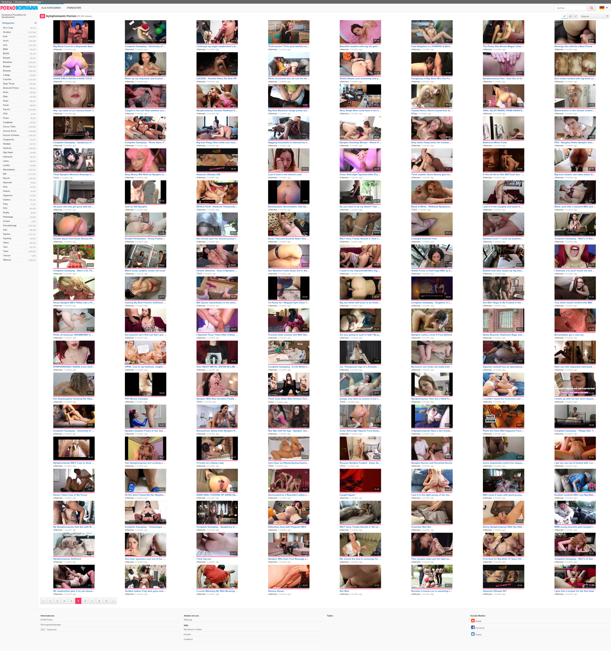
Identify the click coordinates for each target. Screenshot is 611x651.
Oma (19, 187)
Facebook (480, 628)
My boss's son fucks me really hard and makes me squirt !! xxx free (432, 366)
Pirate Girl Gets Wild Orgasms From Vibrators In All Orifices (503, 430)
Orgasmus (19, 195)
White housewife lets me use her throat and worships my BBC (288, 78)
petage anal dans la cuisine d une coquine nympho (360, 398)
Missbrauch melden (193, 629)
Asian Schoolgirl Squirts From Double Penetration (360, 430)
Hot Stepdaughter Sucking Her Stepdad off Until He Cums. (74, 398)
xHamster (57, 49)
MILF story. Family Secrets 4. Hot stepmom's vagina (360, 527)
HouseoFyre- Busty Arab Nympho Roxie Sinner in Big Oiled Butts (217, 430)
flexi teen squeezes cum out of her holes (145, 559)
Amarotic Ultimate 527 (495, 591)
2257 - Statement (48, 629)
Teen (19, 247)
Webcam (19, 260)
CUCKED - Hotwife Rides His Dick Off (217, 78)
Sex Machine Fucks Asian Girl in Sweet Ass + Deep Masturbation (288, 270)
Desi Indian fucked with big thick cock (575, 78)
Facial (19, 105)
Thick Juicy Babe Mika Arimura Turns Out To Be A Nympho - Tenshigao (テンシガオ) (288, 398)
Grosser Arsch (19, 131)
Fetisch (19, 109)
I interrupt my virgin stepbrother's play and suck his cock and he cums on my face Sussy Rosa (217, 46)
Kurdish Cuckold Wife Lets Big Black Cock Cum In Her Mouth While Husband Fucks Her (575, 495)
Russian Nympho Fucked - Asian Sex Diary (360, 463)
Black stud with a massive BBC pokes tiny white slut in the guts (575, 206)
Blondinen (19, 62)
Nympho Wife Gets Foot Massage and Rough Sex (288, 559)
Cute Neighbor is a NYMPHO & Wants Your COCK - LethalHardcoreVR (432, 46)
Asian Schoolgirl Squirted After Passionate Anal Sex (360, 174)
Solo (19, 230)
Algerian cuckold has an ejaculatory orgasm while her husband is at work (503, 366)
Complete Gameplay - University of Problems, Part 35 (145, 46)
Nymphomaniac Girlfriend (67, 559)
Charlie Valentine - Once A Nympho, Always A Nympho (217, 270)
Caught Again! (347, 495)
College (19, 75)
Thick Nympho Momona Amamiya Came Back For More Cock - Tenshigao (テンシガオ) (74, 174)
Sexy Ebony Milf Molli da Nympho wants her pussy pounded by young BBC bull (145, 174)
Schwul (19, 221)
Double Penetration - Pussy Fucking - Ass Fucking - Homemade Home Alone (145, 238)
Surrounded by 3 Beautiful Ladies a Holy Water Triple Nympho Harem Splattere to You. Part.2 (288, 495)
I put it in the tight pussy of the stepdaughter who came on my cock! (432, 495)
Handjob (19, 144)
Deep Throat (19, 83)
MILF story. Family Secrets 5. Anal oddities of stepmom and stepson (360, 238)
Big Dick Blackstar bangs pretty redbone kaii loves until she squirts (288, 110)
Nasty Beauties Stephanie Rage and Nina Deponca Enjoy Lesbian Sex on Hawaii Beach (503, 334)
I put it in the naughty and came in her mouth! (503, 206)
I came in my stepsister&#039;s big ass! (360, 270)
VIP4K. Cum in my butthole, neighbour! (145, 366)
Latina (19, 161)
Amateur (19, 32)
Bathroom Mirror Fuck (495, 142)
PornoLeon (20, 2)
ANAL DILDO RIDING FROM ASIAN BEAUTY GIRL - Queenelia (503, 110)
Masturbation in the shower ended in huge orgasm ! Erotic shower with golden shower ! (575, 110)
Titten (19, 251)
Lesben (19, 165)
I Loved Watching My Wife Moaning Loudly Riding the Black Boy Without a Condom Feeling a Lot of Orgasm (217, 591)
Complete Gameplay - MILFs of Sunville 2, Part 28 (575, 559)
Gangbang (19, 122)
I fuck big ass (204, 559)
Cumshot (19, 79)
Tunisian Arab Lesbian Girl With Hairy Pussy (288, 334)
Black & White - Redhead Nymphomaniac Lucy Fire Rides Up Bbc (432, 206)
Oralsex (19, 191)
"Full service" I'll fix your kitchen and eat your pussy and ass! (288, 46)
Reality (19, 212)
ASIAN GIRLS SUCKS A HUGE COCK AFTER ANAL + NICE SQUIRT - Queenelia (74, 78)
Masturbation (19, 169)
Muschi (19, 178)
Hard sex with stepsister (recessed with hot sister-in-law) (575, 366)
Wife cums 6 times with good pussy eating (503, 495)
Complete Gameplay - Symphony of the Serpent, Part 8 (74, 142)
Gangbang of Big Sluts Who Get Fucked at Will (432, 78)
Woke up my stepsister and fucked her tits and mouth (145, 78)
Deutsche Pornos (19, 88)
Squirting (19, 238)
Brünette (19, 71)
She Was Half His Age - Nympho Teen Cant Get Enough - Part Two (288, 430)
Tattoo (19, 242)
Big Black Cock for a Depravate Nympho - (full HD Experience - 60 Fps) (74, 46)
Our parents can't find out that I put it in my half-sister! (145, 334)
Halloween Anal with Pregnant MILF (287, 527)
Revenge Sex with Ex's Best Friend (573, 46)
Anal (19, 36)
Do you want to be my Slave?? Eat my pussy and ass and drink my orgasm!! (360, 206)
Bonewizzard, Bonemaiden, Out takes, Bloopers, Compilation (288, 206)
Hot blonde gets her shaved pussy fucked (217, 238)
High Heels (19, 152)
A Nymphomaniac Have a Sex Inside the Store (432, 430)
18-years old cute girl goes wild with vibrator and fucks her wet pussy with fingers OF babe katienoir (74, 206)
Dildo (19, 96)
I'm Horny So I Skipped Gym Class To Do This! (288, 302)
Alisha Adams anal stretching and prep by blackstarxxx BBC (360, 78)
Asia (19, 45)
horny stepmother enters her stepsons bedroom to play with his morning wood (503, 463)
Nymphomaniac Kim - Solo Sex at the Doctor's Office (503, 78)
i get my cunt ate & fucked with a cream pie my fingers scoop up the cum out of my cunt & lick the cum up (575, 463)
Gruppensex (19, 139)
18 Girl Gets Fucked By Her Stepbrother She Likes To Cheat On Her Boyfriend (145, 495)
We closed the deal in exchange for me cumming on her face (360, 559)
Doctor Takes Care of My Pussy (70, 495)
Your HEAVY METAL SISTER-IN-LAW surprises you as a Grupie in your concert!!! (217, 366)
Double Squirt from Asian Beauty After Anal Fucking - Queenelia (74, 238)
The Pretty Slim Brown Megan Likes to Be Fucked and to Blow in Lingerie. (503, 46)
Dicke (19, 92)
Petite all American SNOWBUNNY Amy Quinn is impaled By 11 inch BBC (74, 334)
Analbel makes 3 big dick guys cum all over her (145, 591)
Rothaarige (19, 217)
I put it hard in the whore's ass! (285, 174)
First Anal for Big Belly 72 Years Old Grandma (503, 559)
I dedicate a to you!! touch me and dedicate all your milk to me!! (575, 270)
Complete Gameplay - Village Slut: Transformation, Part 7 (575, 430)
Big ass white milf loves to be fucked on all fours (360, 302)
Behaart (19, 58)
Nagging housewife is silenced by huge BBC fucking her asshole (288, 142)
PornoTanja (35, 2)
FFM (19, 114)
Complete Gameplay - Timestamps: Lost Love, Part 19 (145, 527)
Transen (19, 255)
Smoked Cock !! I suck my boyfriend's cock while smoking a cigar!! (503, 238)
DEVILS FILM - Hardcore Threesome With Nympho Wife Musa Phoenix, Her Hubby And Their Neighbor (217, 206)
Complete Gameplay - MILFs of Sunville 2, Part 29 (575, 238)
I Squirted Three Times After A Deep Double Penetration (217, 334)
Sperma (19, 234)
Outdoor (19, 199)
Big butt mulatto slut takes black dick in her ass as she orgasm (575, 174)
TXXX (56, 178)
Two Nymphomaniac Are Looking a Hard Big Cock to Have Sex (145, 463)
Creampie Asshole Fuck (424, 238)
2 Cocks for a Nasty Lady (210, 463)
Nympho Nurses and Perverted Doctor (431, 463)
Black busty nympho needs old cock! (145, 270)
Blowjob (19, 66)
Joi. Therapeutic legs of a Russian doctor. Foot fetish (360, 366)
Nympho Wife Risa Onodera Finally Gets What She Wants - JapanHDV (217, 398)
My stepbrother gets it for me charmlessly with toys (74, 591)
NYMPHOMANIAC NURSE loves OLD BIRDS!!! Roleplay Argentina (74, 366)
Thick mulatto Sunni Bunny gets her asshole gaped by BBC (432, 174)
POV (19, 208)
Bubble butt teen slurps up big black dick (503, 270)
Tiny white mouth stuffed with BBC (574, 302)
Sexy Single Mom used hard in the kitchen (360, 110)
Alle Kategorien (51, 8)
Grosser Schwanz (19, 135)
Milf (19, 174)
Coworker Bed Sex (421, 527)
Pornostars (74, 8)
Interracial (19, 157)
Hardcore (19, 148)
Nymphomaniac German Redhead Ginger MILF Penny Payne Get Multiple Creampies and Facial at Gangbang (217, 110)
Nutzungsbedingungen (51, 624)
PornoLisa (7, 2)
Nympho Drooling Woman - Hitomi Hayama (360, 142)
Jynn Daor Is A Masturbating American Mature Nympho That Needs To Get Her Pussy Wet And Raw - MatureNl (288, 463)
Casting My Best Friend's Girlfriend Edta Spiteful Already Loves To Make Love (145, 302)
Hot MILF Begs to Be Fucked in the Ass (503, 302)
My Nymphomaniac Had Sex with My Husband (74, 527)
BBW (19, 49)
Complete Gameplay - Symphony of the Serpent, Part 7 (217, 527)
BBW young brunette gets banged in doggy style (575, 527)
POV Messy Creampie (136, 398)
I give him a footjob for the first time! (574, 591)
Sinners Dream (276, 591)
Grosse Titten (19, 126)
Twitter (478, 634)
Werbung (188, 620)
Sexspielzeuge (19, 225)
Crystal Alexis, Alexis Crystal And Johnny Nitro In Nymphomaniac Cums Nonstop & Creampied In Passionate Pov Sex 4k (432, 110)
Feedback (188, 639)
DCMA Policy (47, 620)
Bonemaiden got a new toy (569, 334)
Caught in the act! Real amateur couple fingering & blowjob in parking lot (145, 110)
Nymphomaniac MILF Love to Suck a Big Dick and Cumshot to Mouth (74, 463)
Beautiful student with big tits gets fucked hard (360, 46)
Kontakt (187, 634)
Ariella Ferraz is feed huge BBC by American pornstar (432, 270)
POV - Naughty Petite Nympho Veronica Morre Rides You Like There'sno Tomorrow (575, 142)
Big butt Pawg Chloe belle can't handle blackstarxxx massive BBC (217, 142)
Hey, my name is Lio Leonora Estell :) (73, 110)
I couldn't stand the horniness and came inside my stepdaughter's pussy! (503, 398)
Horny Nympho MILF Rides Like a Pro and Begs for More (74, 302)
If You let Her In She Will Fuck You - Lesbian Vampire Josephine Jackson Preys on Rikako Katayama (503, 174)
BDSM (19, 53)
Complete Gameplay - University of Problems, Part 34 (74, 430)
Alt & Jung (19, 28)
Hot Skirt (344, 591)
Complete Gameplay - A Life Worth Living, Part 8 (288, 366)
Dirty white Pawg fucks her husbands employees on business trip (432, 142)
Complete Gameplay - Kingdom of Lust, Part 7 (432, 302)
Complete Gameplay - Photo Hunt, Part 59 (145, 142)
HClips (414, 113)
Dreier (19, 101)
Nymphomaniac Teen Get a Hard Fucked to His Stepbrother (432, 398)
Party (19, 204)
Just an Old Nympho (136, 206)
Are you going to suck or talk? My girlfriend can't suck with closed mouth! (360, 334)
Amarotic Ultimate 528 (208, 174)
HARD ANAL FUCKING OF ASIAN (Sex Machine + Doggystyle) (217, 495)
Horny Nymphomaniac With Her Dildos (503, 527)
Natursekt (19, 182)
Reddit (478, 621)
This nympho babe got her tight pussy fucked (432, 559)
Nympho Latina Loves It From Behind (431, 334)
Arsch (19, 40)
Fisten (19, 118)
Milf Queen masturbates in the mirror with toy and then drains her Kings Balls (217, 302)
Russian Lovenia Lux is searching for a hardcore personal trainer (432, 591)
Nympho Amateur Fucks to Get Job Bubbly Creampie (145, 430)
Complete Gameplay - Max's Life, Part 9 (74, 270)
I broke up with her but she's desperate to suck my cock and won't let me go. (575, 398)
